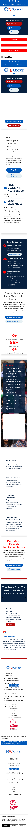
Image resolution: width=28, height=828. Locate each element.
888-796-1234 (17, 283)
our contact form (13, 647)
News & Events (14, 715)
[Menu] (14, 14)
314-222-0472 (11, 285)
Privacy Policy (17, 742)
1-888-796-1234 (8, 676)
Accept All (6, 825)
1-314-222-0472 (8, 673)
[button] (10, 1)
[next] (25, 597)
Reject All (22, 825)
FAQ (14, 710)
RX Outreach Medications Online (14, 717)
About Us (14, 713)
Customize (14, 825)
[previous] (2, 597)
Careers (14, 712)
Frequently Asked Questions (15, 639)
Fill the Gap (19, 522)
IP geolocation (5, 738)
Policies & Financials (14, 708)
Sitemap (18, 744)
